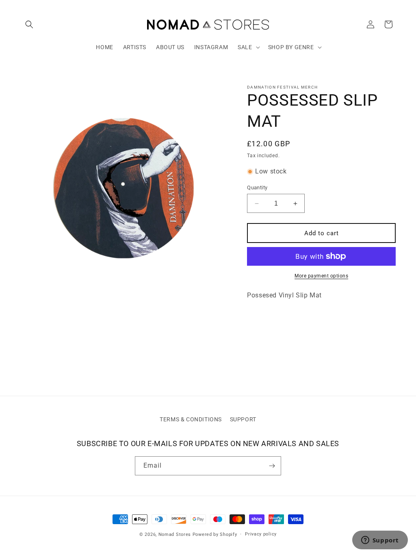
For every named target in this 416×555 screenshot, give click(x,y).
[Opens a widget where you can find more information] (380, 541)
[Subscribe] (272, 465)
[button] (29, 24)
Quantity (257, 187)
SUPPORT (243, 419)
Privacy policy (261, 534)
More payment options (321, 276)
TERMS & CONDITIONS (191, 419)
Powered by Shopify (215, 534)
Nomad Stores (174, 534)
